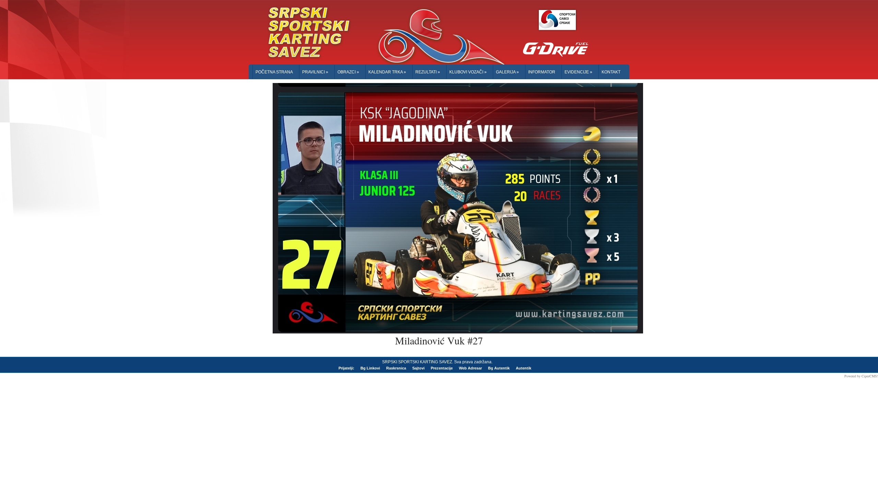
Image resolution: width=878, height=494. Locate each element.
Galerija (507, 72)
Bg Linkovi (370, 368)
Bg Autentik (499, 368)
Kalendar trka (387, 72)
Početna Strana (274, 72)
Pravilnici (315, 72)
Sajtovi (418, 368)
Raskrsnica (396, 368)
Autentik (523, 368)
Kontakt (611, 72)
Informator (541, 72)
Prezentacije (442, 368)
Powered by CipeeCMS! (861, 376)
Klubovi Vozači (468, 72)
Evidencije (578, 72)
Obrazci (348, 72)
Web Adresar (470, 368)
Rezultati (427, 72)
